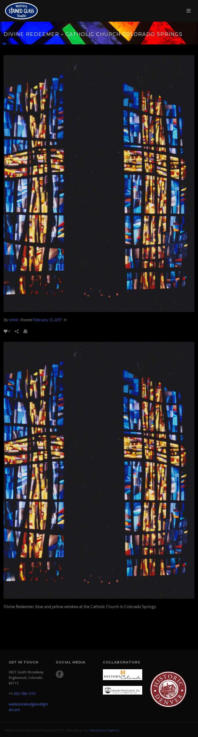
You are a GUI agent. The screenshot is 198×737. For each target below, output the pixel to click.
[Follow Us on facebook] (60, 674)
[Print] (27, 331)
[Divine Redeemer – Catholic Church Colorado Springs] (99, 183)
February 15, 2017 (47, 320)
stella (13, 320)
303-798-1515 (24, 693)
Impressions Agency (104, 730)
